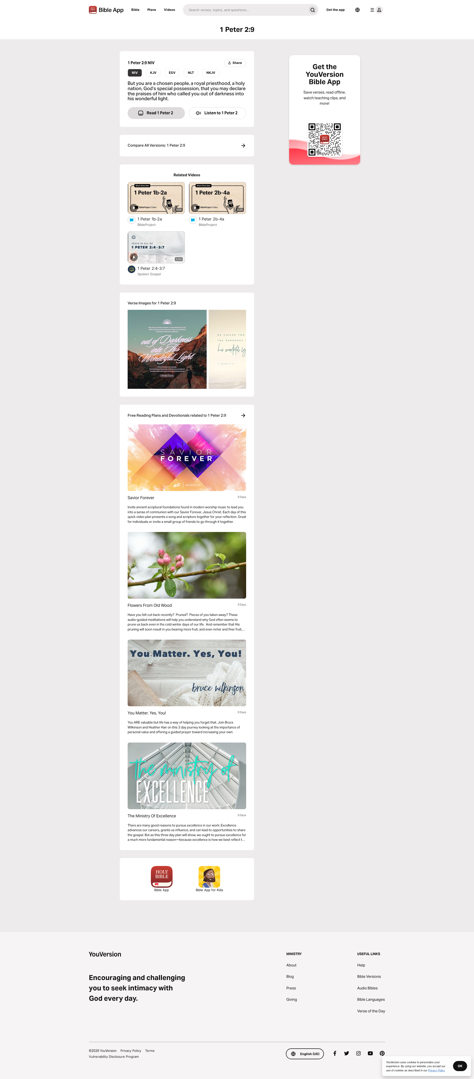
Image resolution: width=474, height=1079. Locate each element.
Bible (135, 10)
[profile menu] (375, 10)
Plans (151, 10)
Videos (169, 10)
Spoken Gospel (149, 274)
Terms (150, 1051)
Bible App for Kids (209, 890)
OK (460, 1066)
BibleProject (147, 225)
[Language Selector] (357, 10)
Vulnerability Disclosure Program (114, 1057)
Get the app (335, 10)
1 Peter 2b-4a (217, 218)
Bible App (161, 890)
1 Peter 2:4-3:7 (156, 268)
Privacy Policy (130, 1051)
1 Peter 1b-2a (155, 218)
